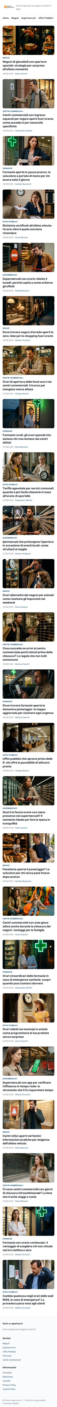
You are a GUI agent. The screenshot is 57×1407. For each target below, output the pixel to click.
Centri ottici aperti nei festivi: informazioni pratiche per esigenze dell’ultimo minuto (26, 1139)
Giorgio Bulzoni (22, 393)
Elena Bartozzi (21, 237)
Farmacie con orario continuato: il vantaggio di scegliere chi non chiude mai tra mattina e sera (28, 1246)
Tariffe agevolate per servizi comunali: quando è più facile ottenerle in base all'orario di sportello (28, 492)
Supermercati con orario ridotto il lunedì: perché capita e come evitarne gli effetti (28, 282)
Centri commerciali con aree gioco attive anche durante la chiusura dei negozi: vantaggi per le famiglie (27, 926)
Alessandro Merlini (23, 130)
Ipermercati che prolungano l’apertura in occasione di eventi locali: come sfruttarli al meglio (28, 545)
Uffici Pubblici (45, 18)
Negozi (15, 18)
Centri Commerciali (13, 111)
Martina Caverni (22, 664)
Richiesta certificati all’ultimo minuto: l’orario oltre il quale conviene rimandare (27, 229)
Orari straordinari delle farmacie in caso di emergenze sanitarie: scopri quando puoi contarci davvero (27, 979)
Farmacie (7, 168)
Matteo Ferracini (22, 340)
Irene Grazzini (21, 607)
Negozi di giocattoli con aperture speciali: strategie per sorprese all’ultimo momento (25, 65)
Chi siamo (7, 1372)
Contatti (6, 1381)
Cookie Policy (9, 1389)
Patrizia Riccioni (22, 291)
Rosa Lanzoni (21, 73)
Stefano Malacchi (23, 553)
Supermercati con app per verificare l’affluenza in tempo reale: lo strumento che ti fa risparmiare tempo (28, 1086)
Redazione (8, 1376)
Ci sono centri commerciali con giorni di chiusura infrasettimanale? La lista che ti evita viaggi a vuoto (28, 1193)
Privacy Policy (9, 1385)
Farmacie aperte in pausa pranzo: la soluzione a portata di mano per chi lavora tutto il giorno (27, 175)
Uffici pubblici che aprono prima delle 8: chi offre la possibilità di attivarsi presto (27, 762)
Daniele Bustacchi (23, 184)
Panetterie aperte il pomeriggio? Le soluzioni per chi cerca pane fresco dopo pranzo (26, 873)
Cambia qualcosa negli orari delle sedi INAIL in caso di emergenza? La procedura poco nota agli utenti (28, 1299)
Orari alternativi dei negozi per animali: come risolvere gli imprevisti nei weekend (28, 598)
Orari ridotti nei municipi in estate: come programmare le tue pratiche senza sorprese (26, 1033)
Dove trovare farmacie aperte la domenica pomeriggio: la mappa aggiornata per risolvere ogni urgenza (28, 709)
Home (6, 18)
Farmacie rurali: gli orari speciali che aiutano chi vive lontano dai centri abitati (27, 438)
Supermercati (28, 18)
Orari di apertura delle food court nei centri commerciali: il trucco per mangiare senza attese (27, 385)
